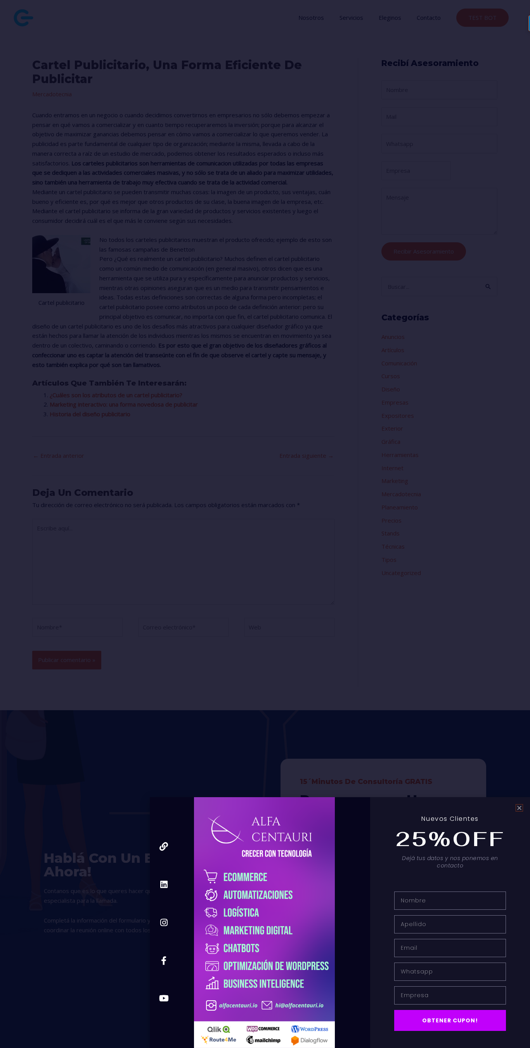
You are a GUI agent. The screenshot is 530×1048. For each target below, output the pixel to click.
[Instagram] (164, 922)
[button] (519, 808)
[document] (265, 524)
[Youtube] (164, 998)
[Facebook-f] (164, 960)
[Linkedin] (164, 884)
